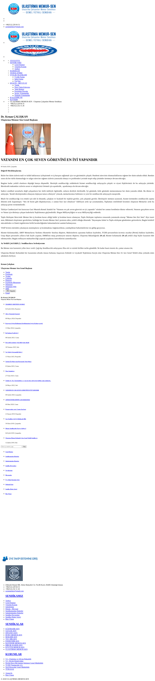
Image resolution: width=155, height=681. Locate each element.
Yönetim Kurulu (11, 605)
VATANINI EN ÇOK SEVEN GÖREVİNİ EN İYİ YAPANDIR (22, 390)
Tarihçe (8, 601)
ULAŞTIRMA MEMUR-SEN (16, 649)
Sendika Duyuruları (10, 465)
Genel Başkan (9, 451)
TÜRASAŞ (9, 669)
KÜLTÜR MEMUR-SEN (14, 647)
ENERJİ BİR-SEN (12, 641)
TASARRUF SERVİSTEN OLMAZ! (15, 304)
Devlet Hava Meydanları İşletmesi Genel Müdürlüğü (24, 663)
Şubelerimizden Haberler (12, 461)
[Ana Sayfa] (33, 15)
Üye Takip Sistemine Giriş (12, 479)
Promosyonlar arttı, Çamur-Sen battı (15, 409)
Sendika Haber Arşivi (11, 489)
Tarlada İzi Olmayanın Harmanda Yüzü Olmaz (18, 361)
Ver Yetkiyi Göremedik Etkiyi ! (13, 352)
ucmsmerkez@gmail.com (14, 27)
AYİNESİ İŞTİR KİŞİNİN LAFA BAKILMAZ (17, 399)
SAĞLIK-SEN (10, 631)
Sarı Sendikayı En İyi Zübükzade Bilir (15, 419)
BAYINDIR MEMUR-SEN (15, 643)
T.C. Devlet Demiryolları (14, 661)
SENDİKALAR (14, 624)
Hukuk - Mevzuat (11, 609)
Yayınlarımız (8, 470)
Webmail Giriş (9, 484)
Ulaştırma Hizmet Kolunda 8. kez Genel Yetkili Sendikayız (21, 438)
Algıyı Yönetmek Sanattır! (12, 314)
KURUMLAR (13, 654)
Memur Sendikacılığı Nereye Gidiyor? (15, 428)
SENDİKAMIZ (14, 595)
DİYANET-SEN (11, 633)
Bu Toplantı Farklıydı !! (11, 333)
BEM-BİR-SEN (11, 637)
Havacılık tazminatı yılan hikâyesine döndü (17, 342)
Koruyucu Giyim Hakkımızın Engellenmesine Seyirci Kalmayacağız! (24, 323)
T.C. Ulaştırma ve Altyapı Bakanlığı (18, 659)
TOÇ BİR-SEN (11, 639)
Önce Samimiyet (9, 371)
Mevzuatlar (8, 475)
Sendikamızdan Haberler (12, 456)
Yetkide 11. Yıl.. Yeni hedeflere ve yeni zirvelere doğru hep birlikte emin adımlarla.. (28, 380)
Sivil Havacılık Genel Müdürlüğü (17, 667)
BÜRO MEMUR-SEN (13, 635)
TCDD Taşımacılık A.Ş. (14, 665)
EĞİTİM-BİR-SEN (12, 629)
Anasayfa (8, 673)
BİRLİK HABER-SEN (13, 645)
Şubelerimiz (9, 607)
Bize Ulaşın (8, 493)
